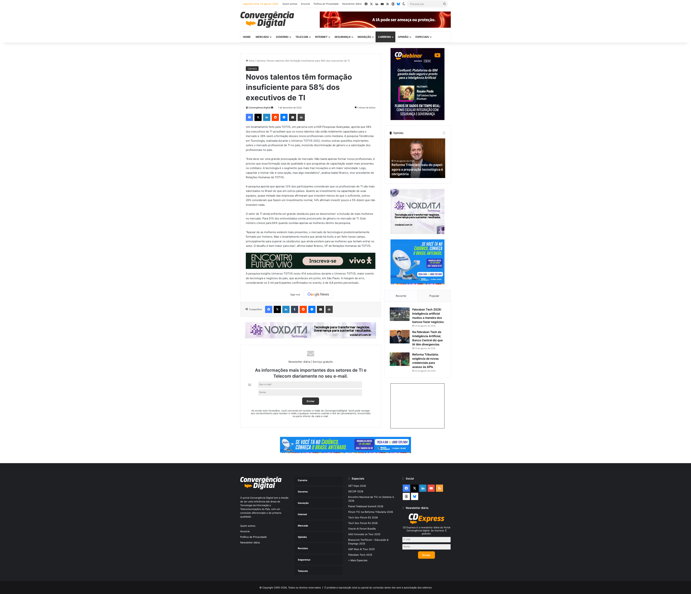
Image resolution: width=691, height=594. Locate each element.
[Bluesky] (398, 4)
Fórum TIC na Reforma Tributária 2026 (370, 511)
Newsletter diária (352, 3)
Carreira (384, 36)
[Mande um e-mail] (272, 107)
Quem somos (290, 3)
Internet (321, 36)
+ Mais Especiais (357, 560)
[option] (417, 158)
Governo (282, 36)
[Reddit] (275, 117)
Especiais (422, 36)
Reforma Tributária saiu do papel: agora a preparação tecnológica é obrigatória (417, 169)
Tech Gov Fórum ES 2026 (363, 517)
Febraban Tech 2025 (360, 554)
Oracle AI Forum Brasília (362, 528)
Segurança (343, 36)
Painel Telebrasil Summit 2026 (365, 506)
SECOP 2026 (355, 491)
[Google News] (318, 294)
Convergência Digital (259, 107)
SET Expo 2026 (357, 485)
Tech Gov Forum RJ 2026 (363, 523)
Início (251, 60)
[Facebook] (249, 117)
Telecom (301, 36)
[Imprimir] (301, 117)
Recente (401, 296)
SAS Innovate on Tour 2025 (364, 534)
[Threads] (393, 4)
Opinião (403, 36)
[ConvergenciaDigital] (267, 20)
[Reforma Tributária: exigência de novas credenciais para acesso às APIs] (400, 359)
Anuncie (305, 3)
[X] (258, 117)
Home (247, 36)
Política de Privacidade (326, 3)
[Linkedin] (266, 117)
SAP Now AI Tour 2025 (361, 549)
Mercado (262, 36)
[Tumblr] (294, 309)
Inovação (364, 36)
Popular (434, 296)
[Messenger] (284, 117)
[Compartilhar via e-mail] (292, 117)
